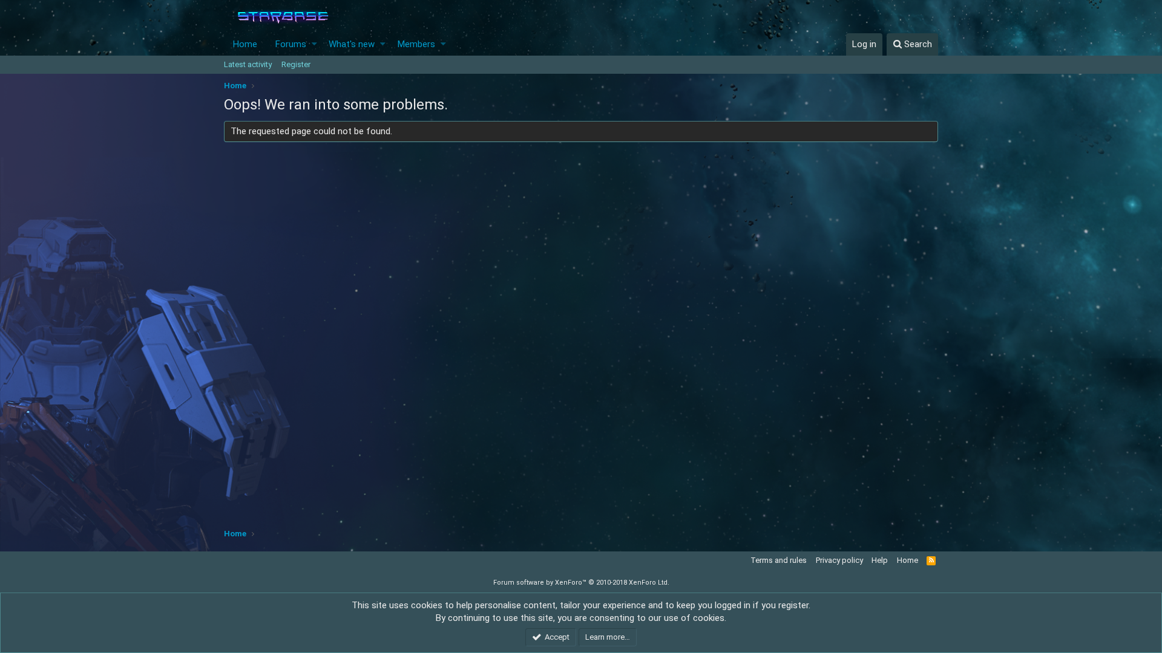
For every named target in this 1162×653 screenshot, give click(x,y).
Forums (290, 44)
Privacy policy (839, 560)
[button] (314, 44)
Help (880, 560)
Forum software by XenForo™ (581, 582)
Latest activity (248, 64)
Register (295, 64)
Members (416, 44)
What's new (352, 44)
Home (245, 44)
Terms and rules (778, 560)
